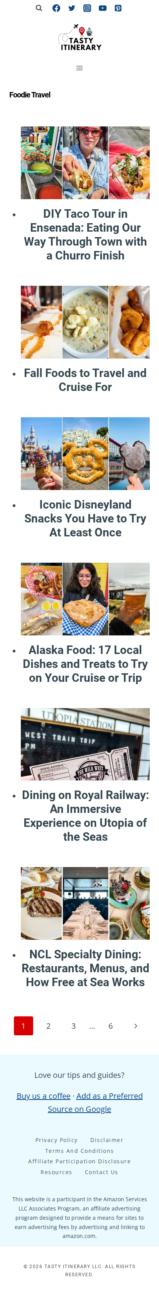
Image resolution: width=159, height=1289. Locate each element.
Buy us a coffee (44, 1096)
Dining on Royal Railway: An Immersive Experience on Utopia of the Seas (85, 815)
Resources (57, 1172)
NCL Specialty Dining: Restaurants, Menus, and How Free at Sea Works (85, 968)
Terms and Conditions (79, 1150)
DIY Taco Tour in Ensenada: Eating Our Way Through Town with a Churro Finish (85, 234)
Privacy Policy (57, 1140)
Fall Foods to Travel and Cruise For (85, 380)
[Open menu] (80, 68)
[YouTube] (102, 8)
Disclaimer (106, 1140)
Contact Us (101, 1172)
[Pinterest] (118, 8)
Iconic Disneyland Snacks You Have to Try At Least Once (85, 518)
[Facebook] (56, 8)
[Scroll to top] (138, 1151)
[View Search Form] (39, 8)
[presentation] (85, 162)
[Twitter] (72, 8)
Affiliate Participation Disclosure (79, 1161)
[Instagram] (87, 8)
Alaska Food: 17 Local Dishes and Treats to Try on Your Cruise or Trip (85, 664)
